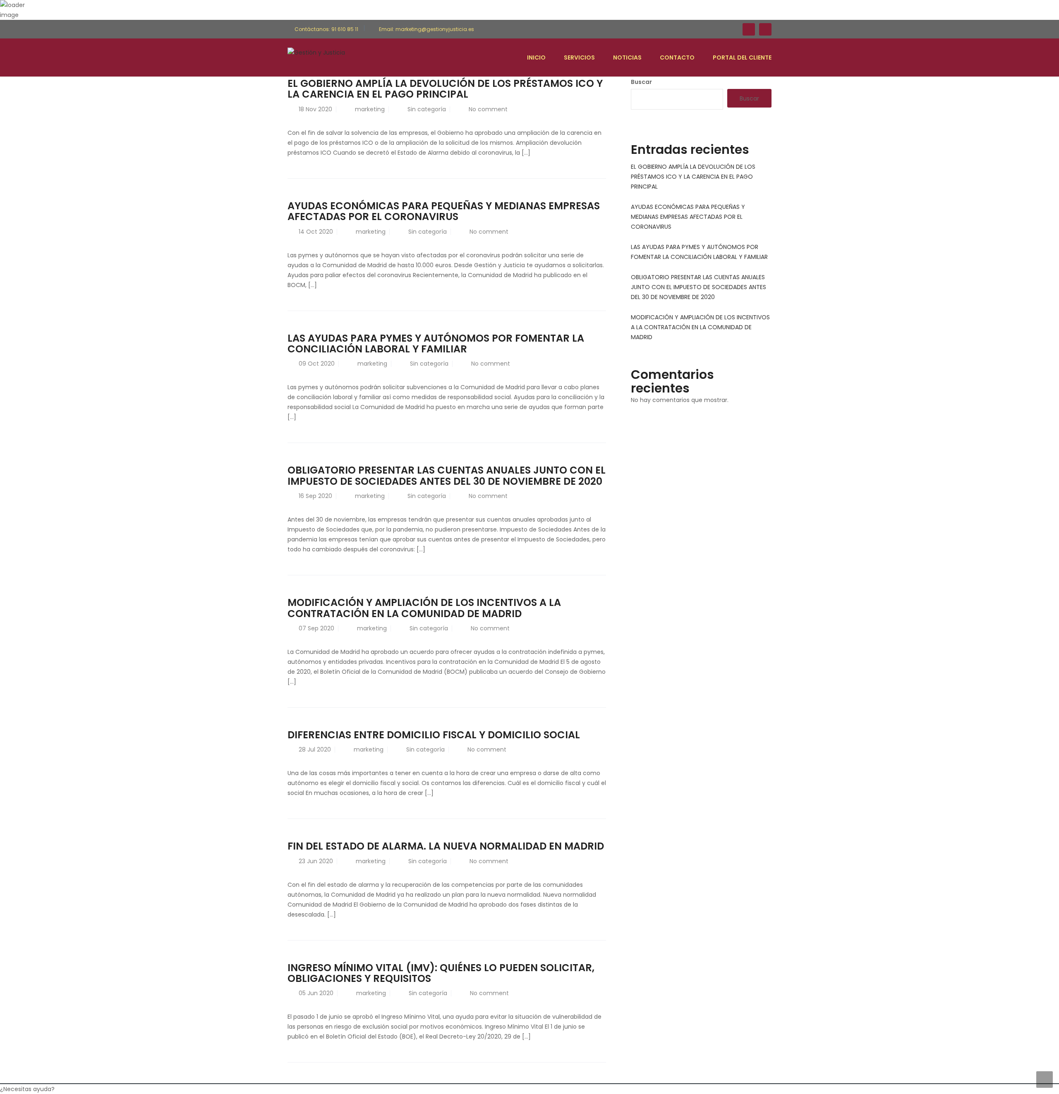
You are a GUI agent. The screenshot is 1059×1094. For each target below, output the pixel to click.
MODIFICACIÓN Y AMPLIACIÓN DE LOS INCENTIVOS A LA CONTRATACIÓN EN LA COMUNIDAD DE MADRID (424, 608)
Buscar (641, 82)
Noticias (627, 57)
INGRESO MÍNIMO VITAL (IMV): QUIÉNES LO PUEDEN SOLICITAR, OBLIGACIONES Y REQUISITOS (441, 973)
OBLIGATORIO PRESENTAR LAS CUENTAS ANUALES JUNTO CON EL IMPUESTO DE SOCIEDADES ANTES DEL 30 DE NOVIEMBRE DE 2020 (447, 475)
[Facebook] (749, 29)
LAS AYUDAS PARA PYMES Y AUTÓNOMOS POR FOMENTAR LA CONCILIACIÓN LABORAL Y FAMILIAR (436, 343)
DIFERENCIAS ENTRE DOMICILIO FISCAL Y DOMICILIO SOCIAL (434, 735)
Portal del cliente (742, 57)
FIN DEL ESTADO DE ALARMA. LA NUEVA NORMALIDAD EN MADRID (446, 846)
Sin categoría (426, 109)
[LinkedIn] (765, 29)
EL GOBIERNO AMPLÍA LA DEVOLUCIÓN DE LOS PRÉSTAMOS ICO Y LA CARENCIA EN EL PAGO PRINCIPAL (445, 89)
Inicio (536, 57)
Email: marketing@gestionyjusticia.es (426, 29)
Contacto (677, 57)
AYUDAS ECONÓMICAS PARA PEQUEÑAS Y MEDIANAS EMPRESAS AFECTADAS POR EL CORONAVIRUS (444, 211)
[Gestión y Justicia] (316, 52)
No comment (488, 109)
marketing (370, 109)
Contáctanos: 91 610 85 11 (326, 29)
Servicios (579, 57)
